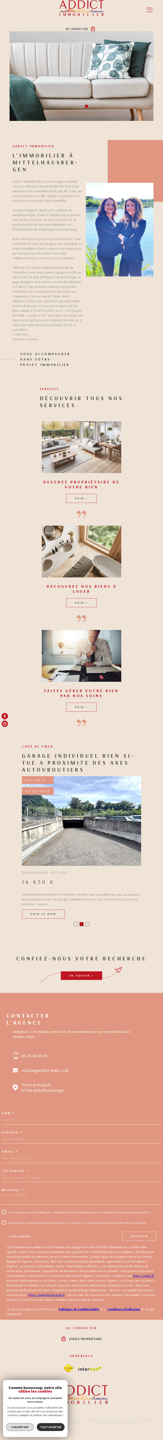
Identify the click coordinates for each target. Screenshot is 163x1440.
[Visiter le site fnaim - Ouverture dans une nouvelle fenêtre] (68, 1368)
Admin (100, 1422)
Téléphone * (15, 1170)
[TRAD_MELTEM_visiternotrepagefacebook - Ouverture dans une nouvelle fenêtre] (5, 716)
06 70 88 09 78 (34, 1056)
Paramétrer (20, 1427)
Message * (13, 1189)
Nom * (8, 1113)
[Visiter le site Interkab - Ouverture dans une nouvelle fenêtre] (89, 1369)
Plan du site (124, 1419)
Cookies (137, 1422)
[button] (76, 106)
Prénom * (12, 1132)
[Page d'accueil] (81, 1403)
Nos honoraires (96, 1419)
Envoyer (139, 1236)
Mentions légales (140, 1419)
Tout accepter (50, 1427)
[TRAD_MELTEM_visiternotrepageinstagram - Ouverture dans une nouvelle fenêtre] (5, 724)
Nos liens (110, 1422)
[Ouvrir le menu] (149, 10)
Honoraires (110, 1419)
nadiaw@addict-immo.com (45, 1070)
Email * (10, 1151)
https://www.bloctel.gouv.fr (46, 1295)
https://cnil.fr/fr (143, 1276)
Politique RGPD (124, 1422)
